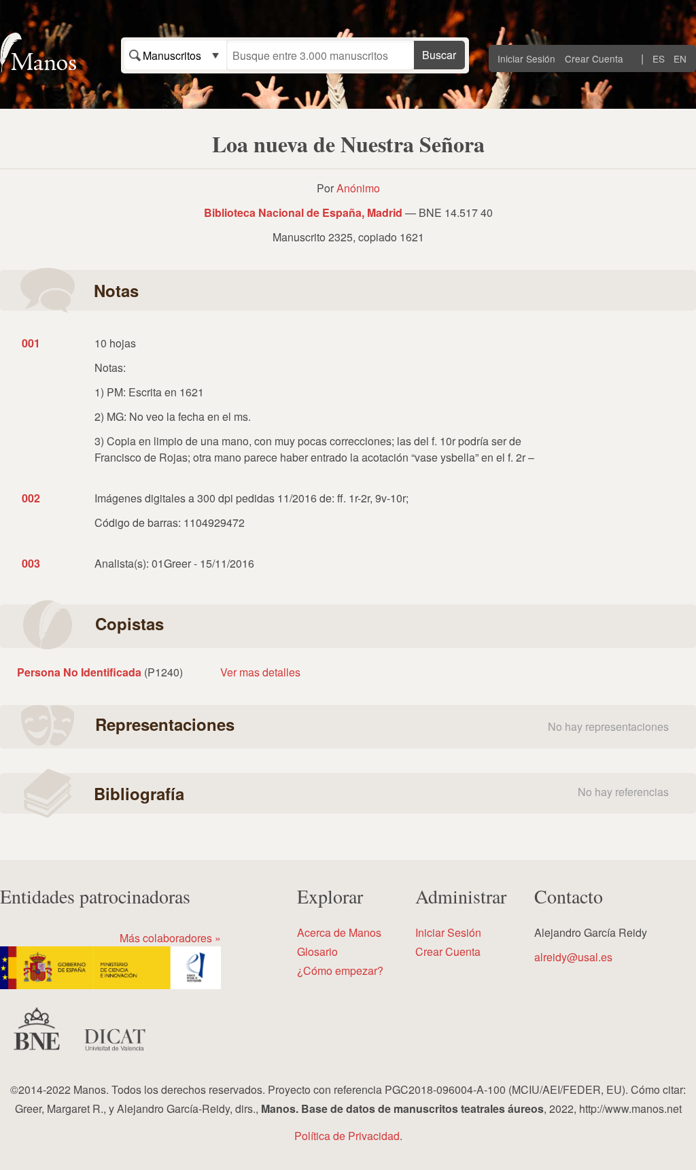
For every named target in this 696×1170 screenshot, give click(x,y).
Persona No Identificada (79, 672)
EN (680, 58)
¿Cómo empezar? (340, 970)
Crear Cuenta (594, 58)
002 (31, 498)
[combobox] (175, 55)
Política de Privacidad (347, 1135)
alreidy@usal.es (573, 957)
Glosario (317, 951)
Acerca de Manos (339, 932)
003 (31, 563)
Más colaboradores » (170, 938)
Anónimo (358, 188)
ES (658, 58)
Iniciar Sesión (526, 58)
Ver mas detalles (260, 672)
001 (31, 343)
